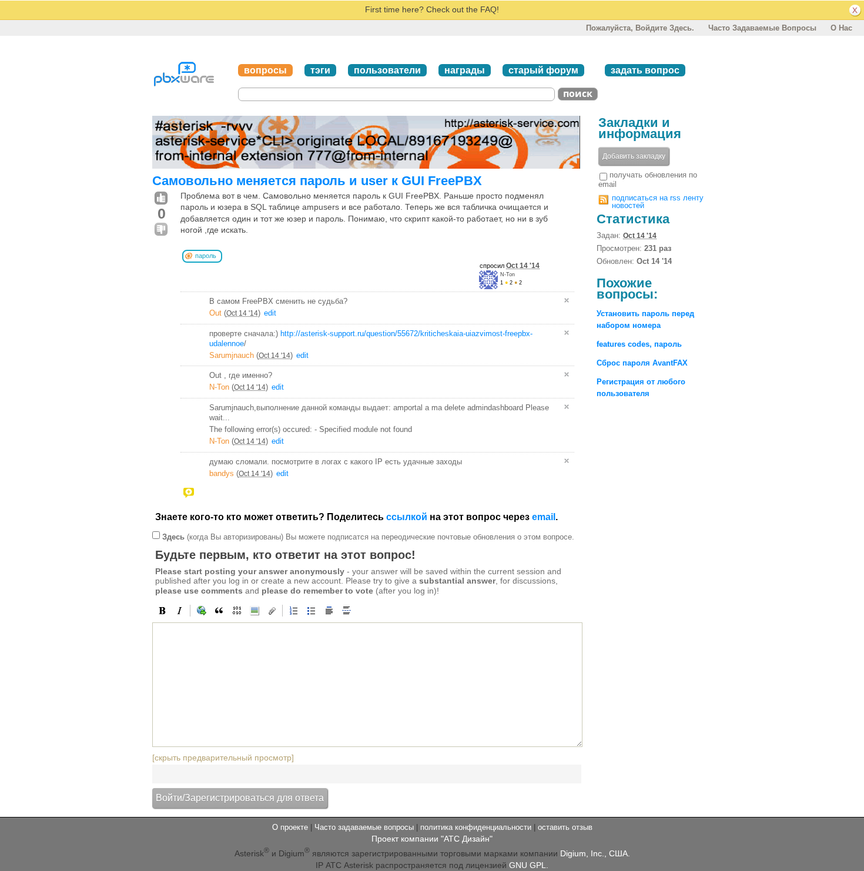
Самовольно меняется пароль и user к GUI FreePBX (317, 180)
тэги (320, 70)
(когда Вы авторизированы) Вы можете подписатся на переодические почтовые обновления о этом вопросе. (368, 536)
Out (215, 313)
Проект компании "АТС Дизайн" (432, 838)
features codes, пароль (639, 344)
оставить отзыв (565, 827)
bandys (221, 473)
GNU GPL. (528, 865)
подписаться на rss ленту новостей (658, 201)
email (543, 517)
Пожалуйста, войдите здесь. (640, 28)
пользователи (387, 70)
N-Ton (507, 274)
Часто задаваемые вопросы (762, 28)
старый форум (543, 70)
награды (464, 70)
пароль (205, 255)
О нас (841, 28)
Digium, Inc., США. (595, 853)
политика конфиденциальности (475, 827)
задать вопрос (645, 70)
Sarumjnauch (231, 355)
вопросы (265, 70)
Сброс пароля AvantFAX (642, 363)
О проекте (290, 827)
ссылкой (406, 517)
